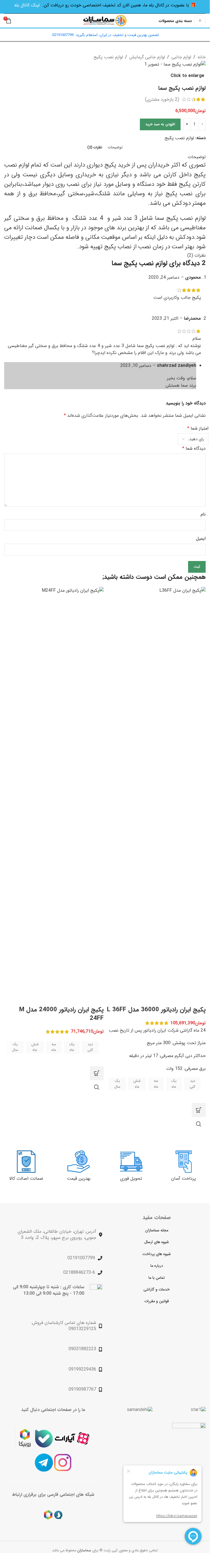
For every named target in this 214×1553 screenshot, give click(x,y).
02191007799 (81, 1258)
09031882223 (82, 1348)
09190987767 (82, 1389)
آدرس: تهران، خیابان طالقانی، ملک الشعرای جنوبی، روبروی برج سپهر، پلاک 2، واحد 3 (57, 1234)
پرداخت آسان (183, 1178)
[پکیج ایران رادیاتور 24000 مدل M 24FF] (54, 795)
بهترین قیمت (79, 1178)
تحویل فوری (131, 1178)
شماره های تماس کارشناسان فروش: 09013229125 (63, 1325)
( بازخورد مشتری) (162, 99)
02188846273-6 (79, 1272)
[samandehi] (139, 1410)
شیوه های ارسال (156, 1242)
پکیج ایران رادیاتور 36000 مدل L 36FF (156, 1009)
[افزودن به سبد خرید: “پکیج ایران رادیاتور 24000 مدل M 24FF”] (97, 1073)
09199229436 (82, 1369)
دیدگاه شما (194, 448)
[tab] (115, 147)
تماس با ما (157, 1278)
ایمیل (201, 538)
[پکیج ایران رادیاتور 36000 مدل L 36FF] (156, 795)
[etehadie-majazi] (189, 1440)
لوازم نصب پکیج (179, 137)
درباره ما (156, 1266)
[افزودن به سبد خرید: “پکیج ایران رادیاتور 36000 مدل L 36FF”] (199, 1110)
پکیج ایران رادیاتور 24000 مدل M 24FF (61, 1014)
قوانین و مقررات (156, 1301)
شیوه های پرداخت (156, 1254)
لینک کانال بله (27, 5)
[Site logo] (105, 20)
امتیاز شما (197, 428)
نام (203, 514)
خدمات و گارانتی (157, 1289)
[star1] (198, 1410)
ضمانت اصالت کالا (26, 1178)
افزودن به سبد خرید (160, 124)
